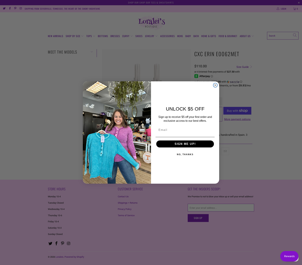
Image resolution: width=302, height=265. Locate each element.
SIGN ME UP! (185, 143)
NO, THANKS (185, 154)
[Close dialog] (215, 85)
